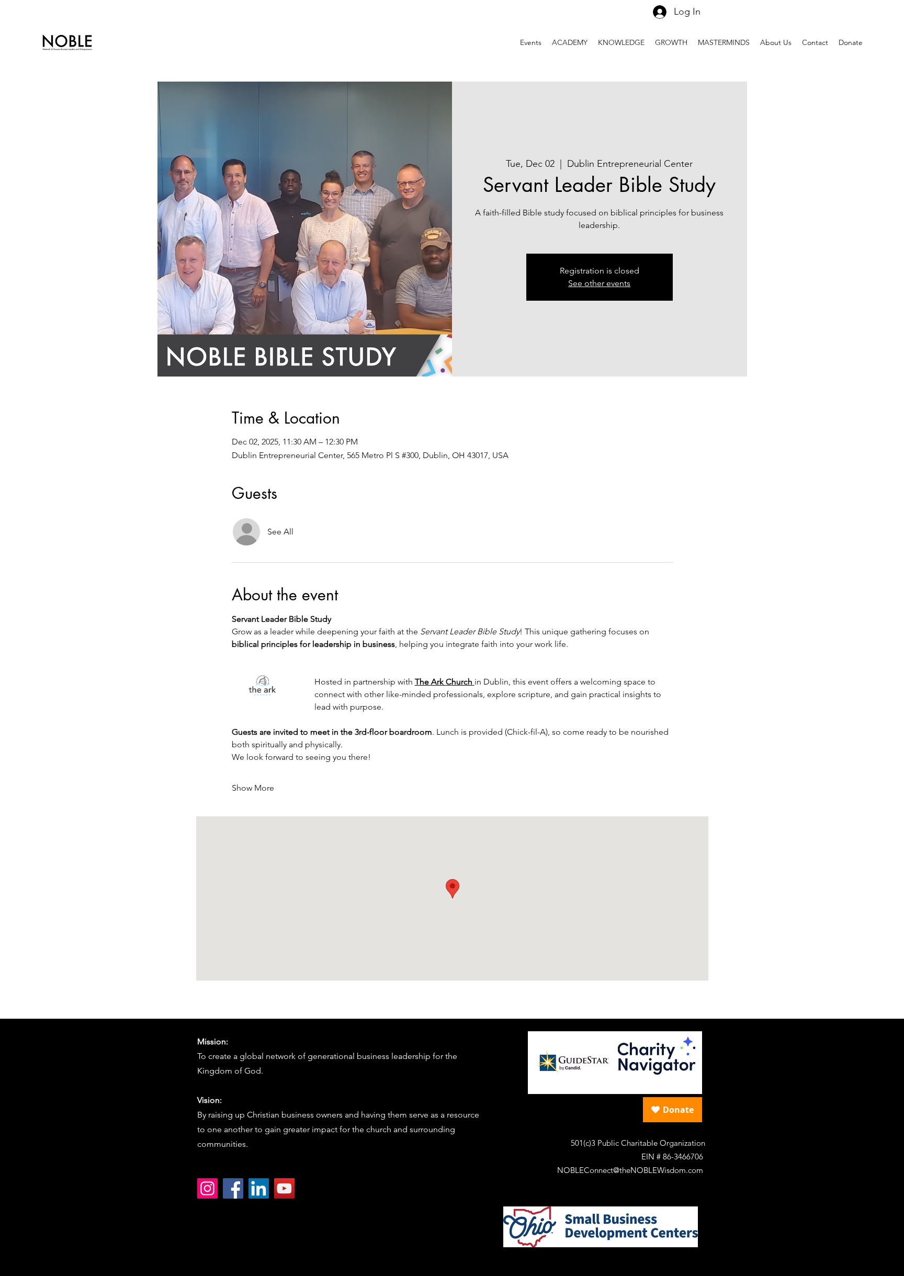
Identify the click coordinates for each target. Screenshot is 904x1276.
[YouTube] (284, 1188)
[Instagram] (207, 1188)
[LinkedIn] (258, 1188)
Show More (253, 788)
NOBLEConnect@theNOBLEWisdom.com (630, 1170)
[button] (724, 42)
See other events (599, 283)
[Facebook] (233, 1188)
